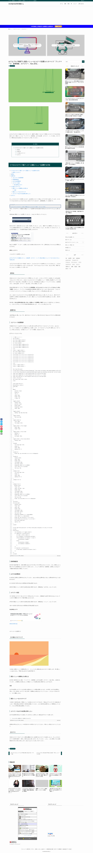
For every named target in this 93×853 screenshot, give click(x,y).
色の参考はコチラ (18, 184)
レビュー (77, 264)
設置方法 (19, 151)
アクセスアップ (75, 260)
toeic (74, 258)
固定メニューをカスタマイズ (19, 192)
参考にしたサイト (17, 172)
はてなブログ (12, 65)
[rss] (82, 0)
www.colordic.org (13, 623)
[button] (1, 419)
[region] (35, 445)
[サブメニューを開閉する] (83, 242)
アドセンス (68, 262)
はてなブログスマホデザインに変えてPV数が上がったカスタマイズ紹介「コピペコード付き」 (28, 206)
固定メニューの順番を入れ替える (20, 188)
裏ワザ (67, 268)
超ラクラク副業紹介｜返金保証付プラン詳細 (62, 849)
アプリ (69, 239)
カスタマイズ (68, 264)
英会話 (76, 266)
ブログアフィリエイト (72, 242)
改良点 (18, 149)
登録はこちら (58, 26)
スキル (73, 264)
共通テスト (68, 266)
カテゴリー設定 (16, 183)
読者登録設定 (16, 179)
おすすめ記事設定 (17, 181)
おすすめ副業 (70, 237)
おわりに (19, 154)
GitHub (22, 555)
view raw (58, 555)
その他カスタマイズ (21, 153)
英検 (79, 266)
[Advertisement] (46, 15)
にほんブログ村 (51, 836)
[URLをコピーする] (1, 434)
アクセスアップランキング (15, 844)
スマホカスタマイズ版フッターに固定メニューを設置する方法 (29, 147)
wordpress (78, 258)
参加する (35, 836)
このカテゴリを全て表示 (27, 835)
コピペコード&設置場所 (18, 177)
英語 (69, 247)
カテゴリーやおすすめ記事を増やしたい (22, 193)
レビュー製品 (70, 245)
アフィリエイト (74, 262)
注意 (15, 190)
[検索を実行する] (83, 61)
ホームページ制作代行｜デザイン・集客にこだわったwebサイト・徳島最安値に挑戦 (37, 849)
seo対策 (69, 258)
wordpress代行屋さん (16, 3)
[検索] (83, 0)
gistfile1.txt (12, 555)
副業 (72, 266)
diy (66, 258)
